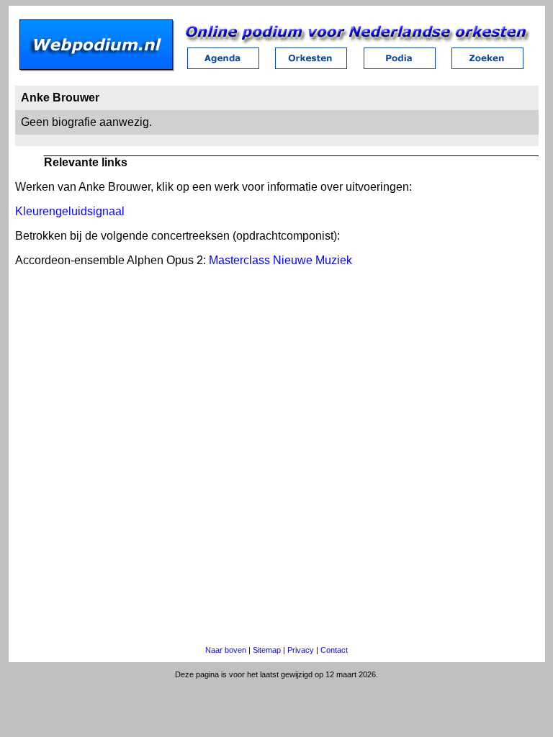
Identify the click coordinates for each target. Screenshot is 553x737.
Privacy (300, 650)
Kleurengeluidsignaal (70, 211)
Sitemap (267, 650)
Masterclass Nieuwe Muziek (280, 260)
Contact (334, 650)
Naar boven (225, 650)
